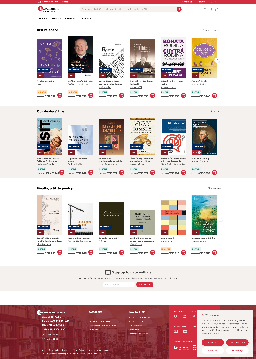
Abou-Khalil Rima (169, 164)
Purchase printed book (139, 317)
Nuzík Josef (83, 84)
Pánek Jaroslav (106, 164)
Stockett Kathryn (199, 84)
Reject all (212, 350)
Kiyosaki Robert (168, 87)
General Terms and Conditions (54, 350)
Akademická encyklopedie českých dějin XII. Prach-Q (110, 159)
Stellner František (200, 161)
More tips (214, 111)
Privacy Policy (78, 350)
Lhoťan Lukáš (105, 87)
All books (93, 329)
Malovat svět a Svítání (203, 238)
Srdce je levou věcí (108, 238)
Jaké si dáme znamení (79, 238)
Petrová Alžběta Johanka (79, 241)
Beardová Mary (137, 164)
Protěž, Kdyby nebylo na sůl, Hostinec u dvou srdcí (49, 239)
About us (201, 2)
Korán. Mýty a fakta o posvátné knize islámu (110, 82)
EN (216, 2)
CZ (212, 2)
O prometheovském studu (78, 159)
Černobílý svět (199, 81)
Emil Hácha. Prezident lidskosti (141, 82)
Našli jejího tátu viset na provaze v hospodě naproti (141, 239)
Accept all (213, 342)
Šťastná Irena (136, 244)
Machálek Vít (136, 87)
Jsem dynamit (168, 238)
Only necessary (237, 342)
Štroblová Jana (44, 244)
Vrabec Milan (167, 241)
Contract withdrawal (138, 333)
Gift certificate (135, 325)
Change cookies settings (99, 350)
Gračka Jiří (72, 84)
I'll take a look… (215, 188)
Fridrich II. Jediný (200, 158)
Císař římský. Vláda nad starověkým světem (142, 159)
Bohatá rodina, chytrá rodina (172, 82)
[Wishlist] (211, 9)
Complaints (133, 329)
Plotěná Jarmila (198, 241)
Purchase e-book (136, 321)
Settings (239, 350)
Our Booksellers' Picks (99, 321)
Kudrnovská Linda (45, 164)
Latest (92, 317)
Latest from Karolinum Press (102, 325)
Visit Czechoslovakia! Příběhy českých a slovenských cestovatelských (48, 159)
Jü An (39, 84)
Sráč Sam (103, 241)
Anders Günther (75, 164)
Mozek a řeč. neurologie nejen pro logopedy (173, 159)
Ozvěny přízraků (45, 81)
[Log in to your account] (205, 9)
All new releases (211, 30)
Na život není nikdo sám (80, 81)
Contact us (187, 2)
